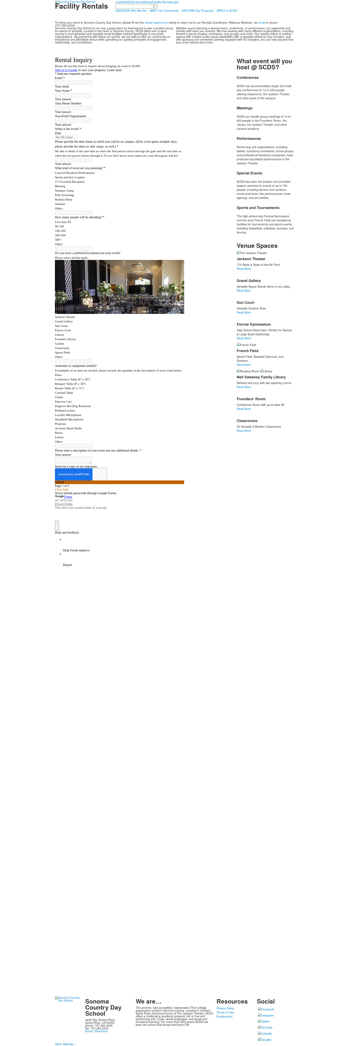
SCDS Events (135, 2)
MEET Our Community (164, 10)
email (261, 22)
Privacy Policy (225, 1008)
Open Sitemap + (65, 1044)
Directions (101, 1031)
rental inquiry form (156, 22)
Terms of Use (225, 1012)
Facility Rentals (162, 2)
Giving (148, 2)
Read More (244, 269)
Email (88, 1031)
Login (175, 2)
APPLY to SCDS (227, 10)
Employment (224, 1016)
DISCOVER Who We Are (131, 10)
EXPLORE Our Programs (198, 10)
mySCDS (121, 2)
